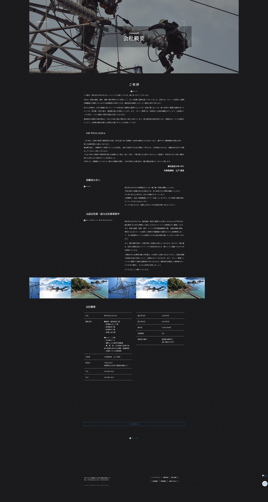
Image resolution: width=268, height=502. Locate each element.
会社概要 (138, 60)
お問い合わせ (163, 60)
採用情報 (149, 60)
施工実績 (127, 60)
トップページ (104, 60)
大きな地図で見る (134, 424)
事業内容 (117, 60)
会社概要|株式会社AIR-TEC (42, 22)
